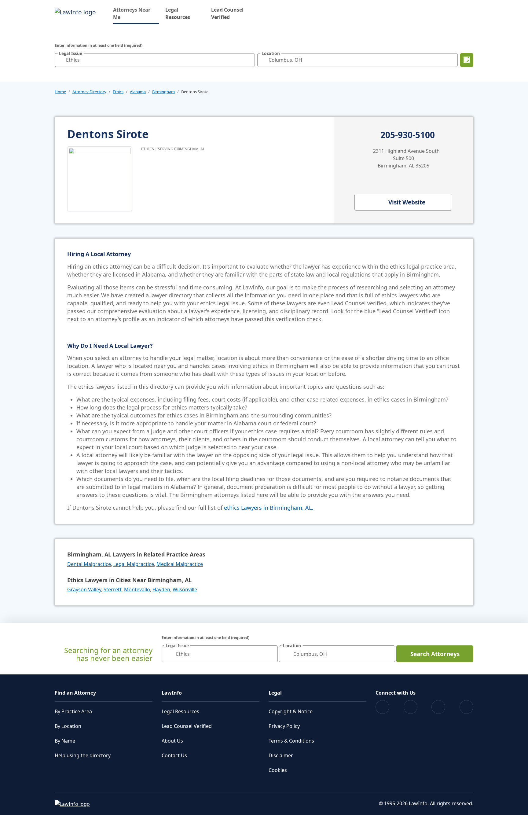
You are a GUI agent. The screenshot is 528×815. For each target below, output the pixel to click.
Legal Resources (177, 13)
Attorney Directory (89, 91)
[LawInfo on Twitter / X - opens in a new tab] (410, 707)
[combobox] (155, 60)
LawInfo (172, 692)
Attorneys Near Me (136, 13)
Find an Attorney (75, 692)
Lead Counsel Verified (227, 13)
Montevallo (137, 589)
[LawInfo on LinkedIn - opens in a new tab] (466, 707)
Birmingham (163, 91)
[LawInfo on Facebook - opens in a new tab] (382, 707)
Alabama (138, 91)
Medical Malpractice (179, 564)
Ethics (118, 91)
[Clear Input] (248, 60)
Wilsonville (185, 589)
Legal (275, 692)
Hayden (161, 589)
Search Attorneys (435, 654)
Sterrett (113, 589)
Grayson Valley (84, 589)
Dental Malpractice (89, 564)
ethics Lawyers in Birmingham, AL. (268, 507)
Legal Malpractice (133, 564)
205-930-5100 (407, 135)
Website (406, 202)
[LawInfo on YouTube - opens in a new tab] (438, 707)
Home (60, 91)
